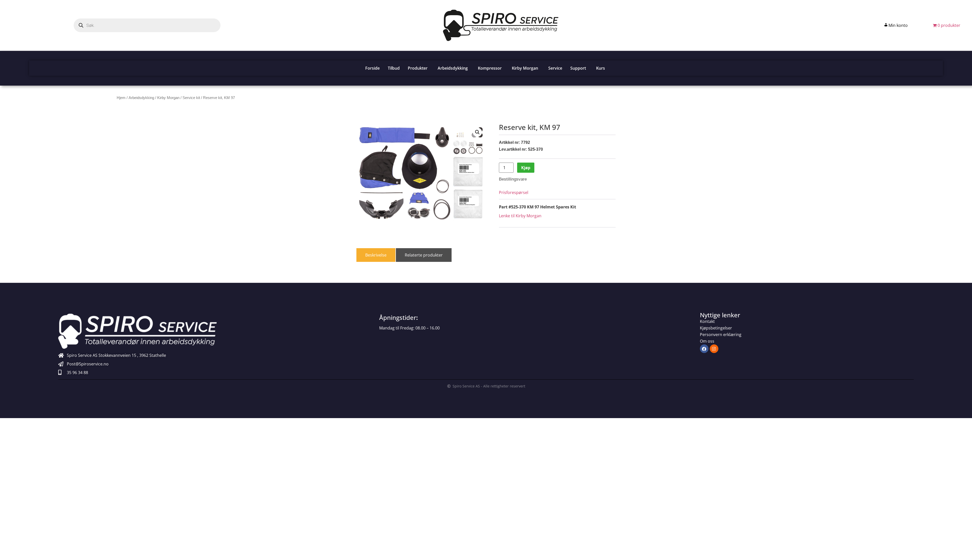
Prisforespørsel (513, 192)
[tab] (375, 255)
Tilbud (394, 68)
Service (555, 68)
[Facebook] (704, 348)
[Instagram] (714, 348)
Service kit (191, 98)
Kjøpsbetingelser (716, 328)
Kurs (600, 68)
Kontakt (707, 321)
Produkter (418, 68)
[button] (477, 132)
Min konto (898, 25)
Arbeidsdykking (453, 68)
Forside (372, 68)
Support (578, 68)
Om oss (707, 341)
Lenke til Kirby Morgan (520, 216)
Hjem (121, 98)
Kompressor (490, 68)
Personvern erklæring (720, 334)
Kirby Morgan (525, 68)
